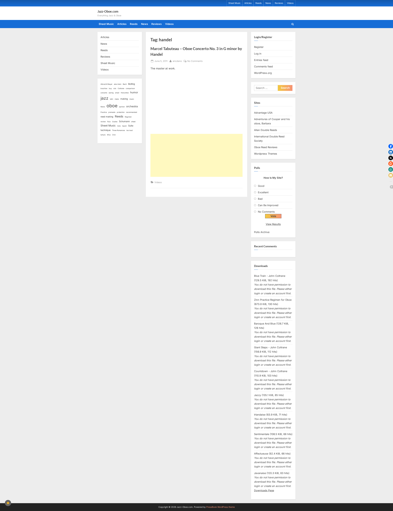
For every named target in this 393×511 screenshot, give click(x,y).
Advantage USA (263, 112)
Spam (124, 126)
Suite (130, 125)
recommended (131, 112)
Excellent (263, 192)
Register (259, 47)
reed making (107, 116)
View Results (273, 224)
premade (111, 112)
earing (111, 93)
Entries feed (261, 60)
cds (114, 88)
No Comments (195, 61)
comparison (130, 88)
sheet (133, 122)
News (268, 3)
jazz (104, 98)
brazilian (104, 88)
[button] (390, 146)
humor (134, 92)
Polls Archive (261, 232)
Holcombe (125, 93)
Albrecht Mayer (106, 84)
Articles (248, 3)
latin (111, 99)
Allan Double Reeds (265, 130)
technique (106, 130)
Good (261, 185)
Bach (125, 84)
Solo (119, 126)
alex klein (117, 84)
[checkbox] (8, 503)
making (124, 98)
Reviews (279, 3)
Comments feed (263, 66)
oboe (112, 105)
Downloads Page (264, 490)
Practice (104, 112)
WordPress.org (263, 72)
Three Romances (118, 130)
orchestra (132, 106)
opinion (122, 107)
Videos (290, 3)
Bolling (131, 84)
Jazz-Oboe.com (107, 11)
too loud (129, 130)
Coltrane (121, 88)
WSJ (109, 135)
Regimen (128, 117)
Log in (257, 53)
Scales (114, 122)
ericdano (177, 61)
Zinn (114, 135)
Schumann (124, 121)
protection (121, 112)
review (103, 122)
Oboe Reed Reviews (265, 147)
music (131, 99)
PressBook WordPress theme (220, 507)
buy (110, 88)
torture (103, 135)
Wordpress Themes (265, 153)
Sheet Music (234, 3)
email (117, 93)
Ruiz (109, 122)
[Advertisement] (196, 155)
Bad (260, 198)
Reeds (258, 3)
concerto (104, 93)
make (117, 99)
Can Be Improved (268, 205)
